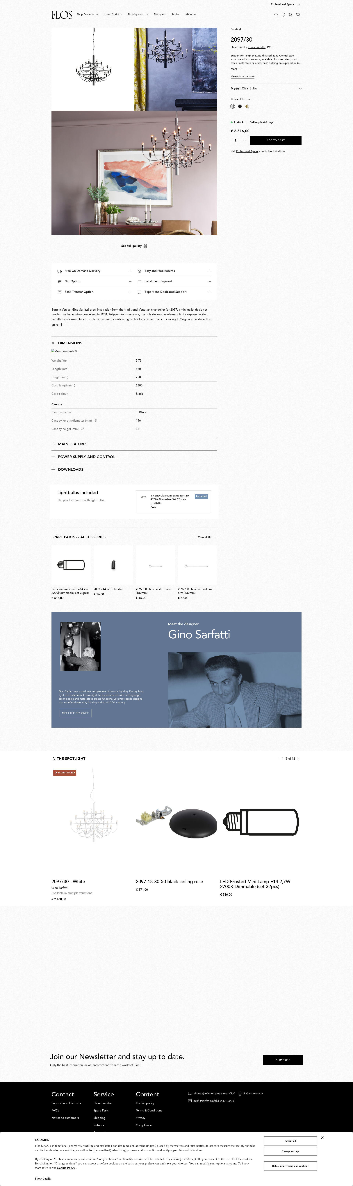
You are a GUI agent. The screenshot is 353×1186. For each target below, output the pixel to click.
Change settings (290, 1151)
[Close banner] (322, 1137)
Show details (43, 1178)
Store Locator (103, 1103)
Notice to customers (65, 1118)
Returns (99, 1125)
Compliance (144, 1125)
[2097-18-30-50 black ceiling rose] (176, 822)
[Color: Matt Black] (240, 106)
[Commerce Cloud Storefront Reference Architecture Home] (61, 15)
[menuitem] (87, 14)
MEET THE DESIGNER (75, 713)
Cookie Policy (66, 1167)
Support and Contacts (66, 1103)
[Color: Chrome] (232, 106)
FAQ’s (55, 1110)
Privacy (140, 1118)
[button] (285, 4)
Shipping (100, 1118)
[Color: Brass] (247, 106)
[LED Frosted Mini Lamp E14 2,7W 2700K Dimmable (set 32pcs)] (261, 822)
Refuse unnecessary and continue (290, 1166)
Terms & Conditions (149, 1110)
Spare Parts (101, 1110)
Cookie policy (145, 1103)
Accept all (290, 1141)
